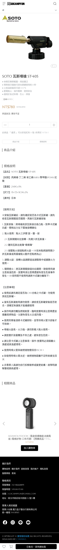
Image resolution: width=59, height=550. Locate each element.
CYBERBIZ (21, 539)
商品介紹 (15, 142)
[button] (55, 423)
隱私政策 (44, 469)
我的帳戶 (35, 469)
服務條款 (6, 473)
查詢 (14, 473)
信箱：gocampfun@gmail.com (19, 494)
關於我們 (16, 469)
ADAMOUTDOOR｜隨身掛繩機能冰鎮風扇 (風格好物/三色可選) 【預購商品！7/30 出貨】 (29, 437)
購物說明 (6, 469)
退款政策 (25, 469)
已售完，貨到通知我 (36, 547)
